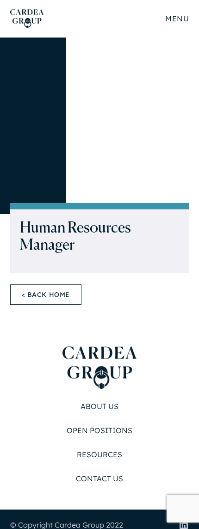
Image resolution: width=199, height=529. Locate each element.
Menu (177, 18)
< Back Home (46, 294)
